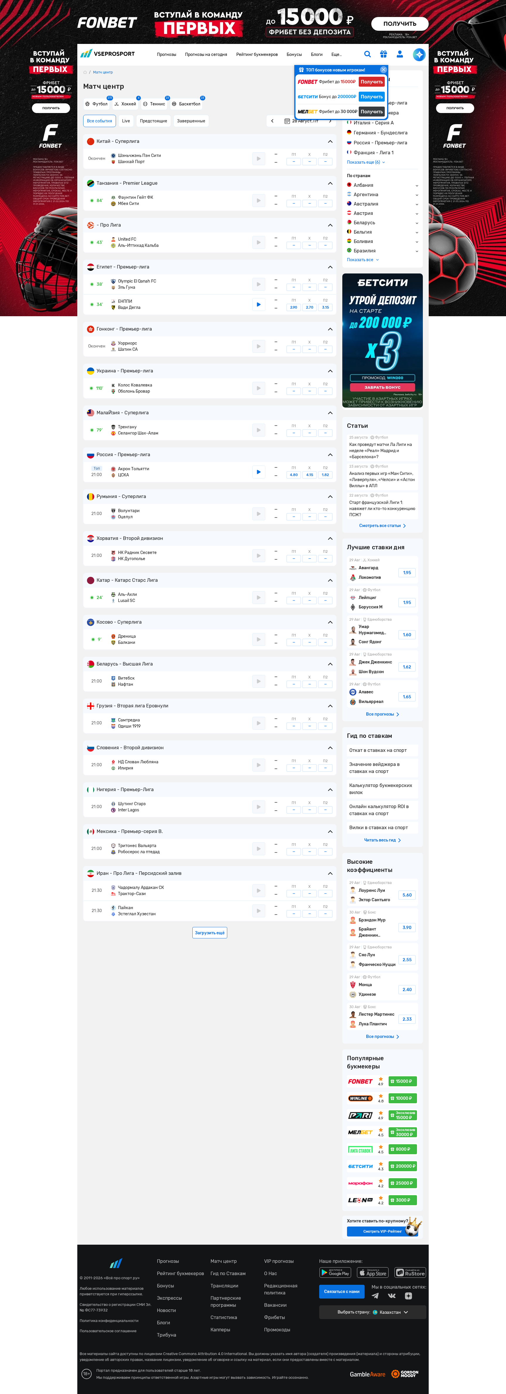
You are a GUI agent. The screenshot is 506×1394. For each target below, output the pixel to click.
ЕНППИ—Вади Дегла (126, 304)
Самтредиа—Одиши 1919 (126, 723)
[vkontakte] (392, 1295)
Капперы (220, 1330)
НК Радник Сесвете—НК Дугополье (134, 556)
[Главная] (85, 72)
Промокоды (277, 1330)
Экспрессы (169, 1298)
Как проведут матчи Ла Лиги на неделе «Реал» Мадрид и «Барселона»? (382, 448)
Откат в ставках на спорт (378, 750)
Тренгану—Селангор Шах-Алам (134, 430)
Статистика (224, 1317)
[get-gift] (383, 55)
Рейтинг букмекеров (257, 54)
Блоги (317, 54)
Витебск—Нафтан (123, 681)
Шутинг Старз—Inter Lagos (128, 807)
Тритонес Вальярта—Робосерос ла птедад (135, 849)
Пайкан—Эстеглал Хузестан (133, 911)
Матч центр (224, 1261)
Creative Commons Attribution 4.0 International (205, 1354)
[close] (383, 69)
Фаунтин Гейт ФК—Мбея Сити (132, 200)
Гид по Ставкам (228, 1273)
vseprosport (107, 55)
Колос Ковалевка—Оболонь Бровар (131, 388)
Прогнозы (166, 54)
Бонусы (294, 54)
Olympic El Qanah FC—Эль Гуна (133, 284)
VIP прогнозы (279, 1261)
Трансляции (224, 1286)
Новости (166, 1310)
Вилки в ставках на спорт (378, 827)
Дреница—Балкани (123, 639)
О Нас (270, 1273)
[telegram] (375, 1295)
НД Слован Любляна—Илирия (134, 765)
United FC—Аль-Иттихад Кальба (135, 242)
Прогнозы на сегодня (206, 54)
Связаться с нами (342, 1291)
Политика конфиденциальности (109, 1320)
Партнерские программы (226, 1301)
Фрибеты (274, 1317)
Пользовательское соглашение (108, 1331)
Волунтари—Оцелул (125, 514)
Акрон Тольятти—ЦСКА (130, 472)
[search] (367, 54)
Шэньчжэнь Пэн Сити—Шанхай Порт (136, 159)
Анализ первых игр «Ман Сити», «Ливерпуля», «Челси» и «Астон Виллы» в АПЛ (382, 476)
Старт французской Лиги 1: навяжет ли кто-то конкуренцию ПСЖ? (382, 505)
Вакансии (275, 1305)
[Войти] (400, 54)
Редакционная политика (281, 1289)
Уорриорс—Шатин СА (124, 346)
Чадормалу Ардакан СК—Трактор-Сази (137, 891)
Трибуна (166, 1335)
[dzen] (408, 1295)
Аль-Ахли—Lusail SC (124, 597)
